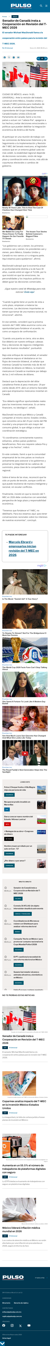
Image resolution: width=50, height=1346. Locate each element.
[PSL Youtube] (29, 1326)
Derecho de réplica (21, 1303)
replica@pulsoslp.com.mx (12, 1316)
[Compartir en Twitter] (9, 57)
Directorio (6, 1303)
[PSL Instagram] (12, 1326)
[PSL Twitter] (20, 1326)
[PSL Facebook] (3, 1326)
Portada (4, 16)
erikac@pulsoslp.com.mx (11, 1312)
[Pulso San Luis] (21, 6)
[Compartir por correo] (18, 57)
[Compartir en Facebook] (4, 57)
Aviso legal (6, 1338)
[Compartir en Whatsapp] (13, 57)
